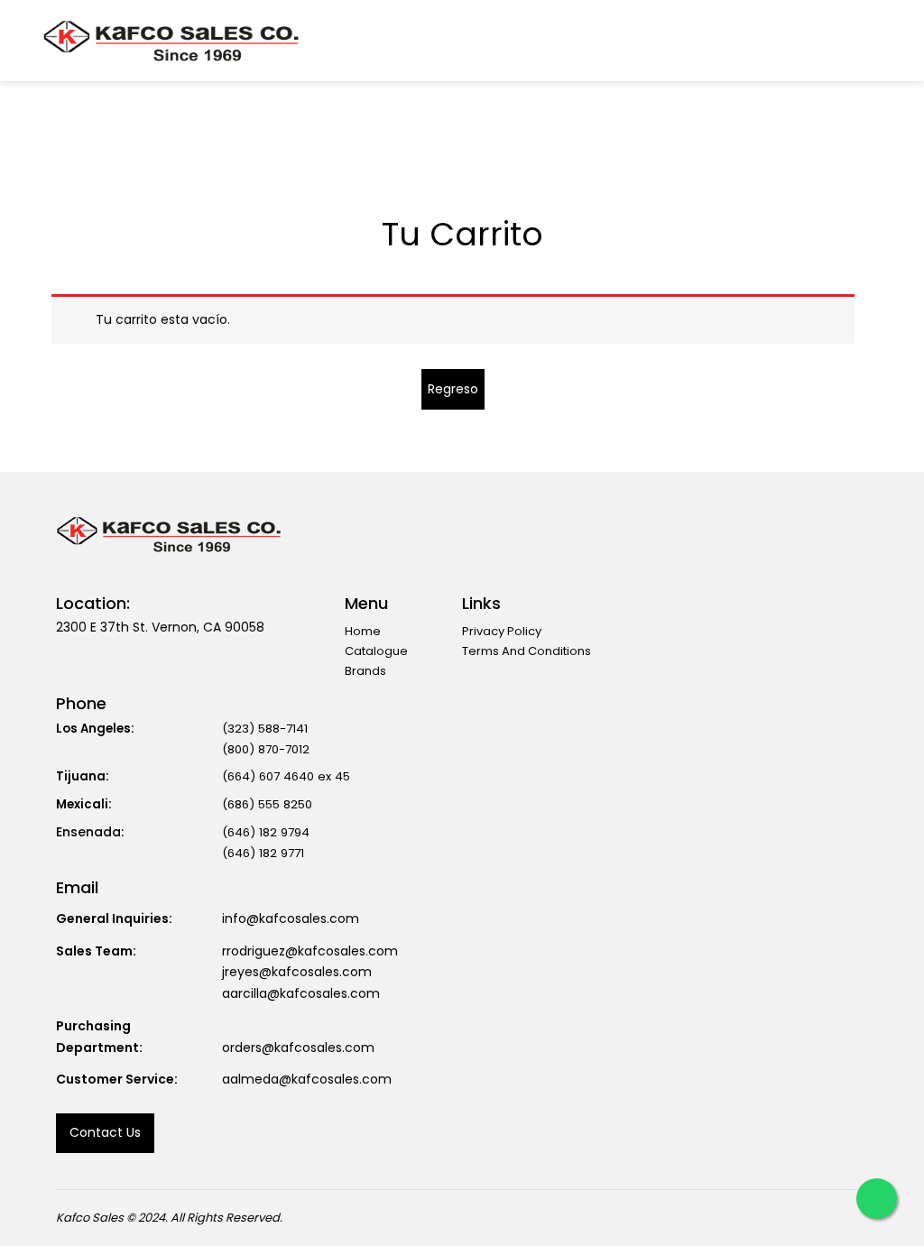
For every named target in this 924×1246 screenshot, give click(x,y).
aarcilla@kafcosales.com (301, 993)
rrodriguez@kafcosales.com (310, 951)
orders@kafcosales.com (298, 1047)
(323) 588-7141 (265, 728)
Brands (365, 670)
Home (363, 631)
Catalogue (376, 651)
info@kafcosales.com (290, 918)
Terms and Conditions (526, 651)
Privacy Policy (501, 631)
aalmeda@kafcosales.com (307, 1079)
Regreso (453, 389)
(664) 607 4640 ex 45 (286, 776)
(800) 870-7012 (266, 749)
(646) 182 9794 (266, 832)
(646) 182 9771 (263, 853)
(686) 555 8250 (267, 804)
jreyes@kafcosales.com (297, 972)
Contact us (105, 1132)
